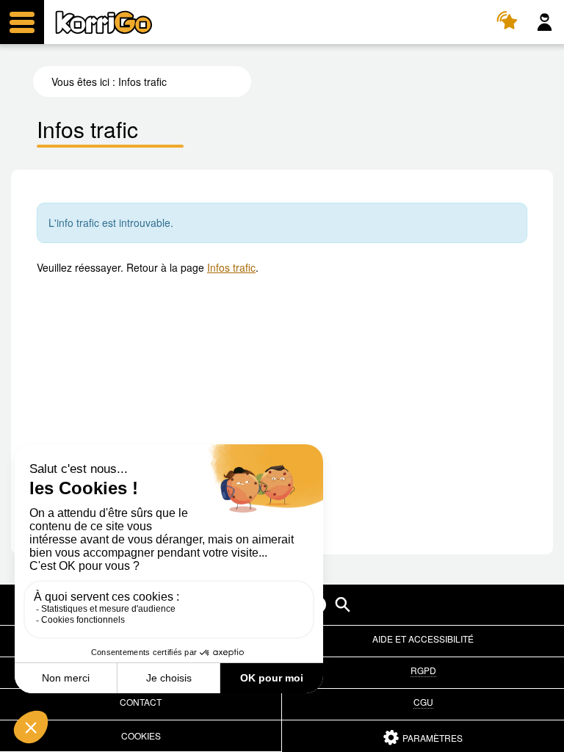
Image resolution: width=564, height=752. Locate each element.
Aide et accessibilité (423, 638)
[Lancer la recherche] (342, 605)
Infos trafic (231, 267)
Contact (141, 701)
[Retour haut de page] (537, 739)
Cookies (141, 735)
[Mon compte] (544, 22)
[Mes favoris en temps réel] (509, 22)
